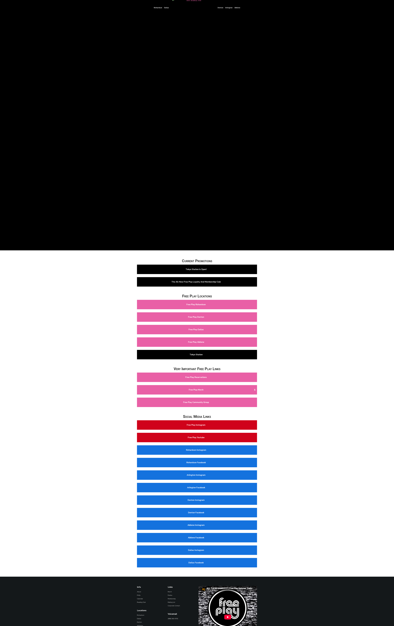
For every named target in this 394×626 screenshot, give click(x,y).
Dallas (139, 619)
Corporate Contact (174, 606)
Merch (170, 592)
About (139, 592)
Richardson (140, 615)
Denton (139, 622)
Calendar (140, 599)
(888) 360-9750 (173, 619)
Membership (172, 599)
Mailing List (171, 602)
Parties (170, 595)
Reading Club (141, 602)
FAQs (138, 595)
